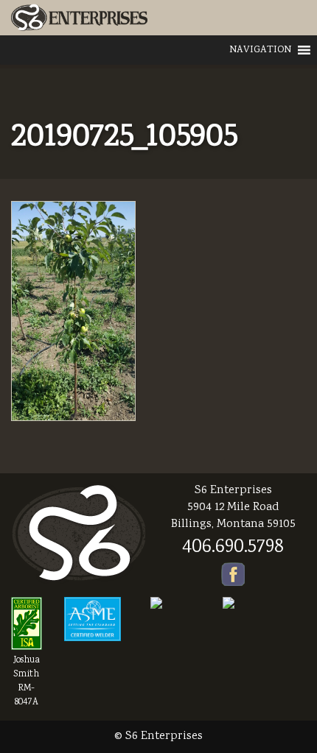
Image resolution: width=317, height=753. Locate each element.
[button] (260, 50)
